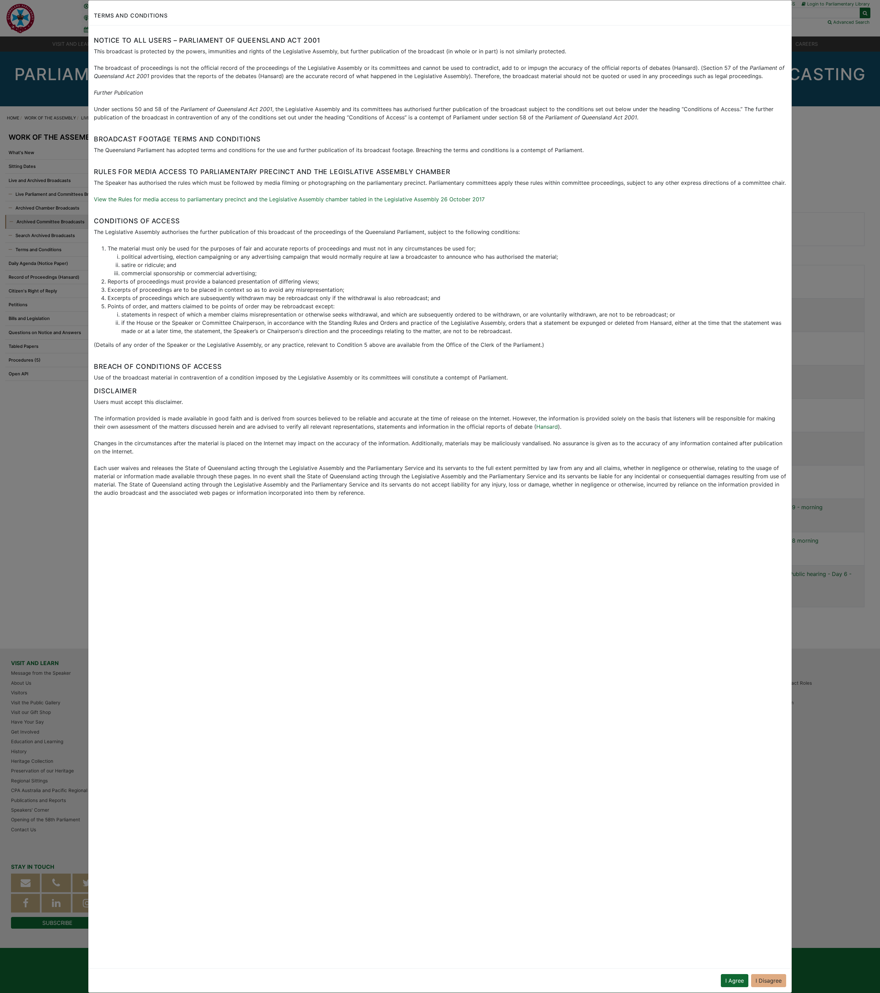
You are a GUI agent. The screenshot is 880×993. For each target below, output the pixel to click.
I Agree (734, 980)
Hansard (547, 426)
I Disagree (769, 980)
